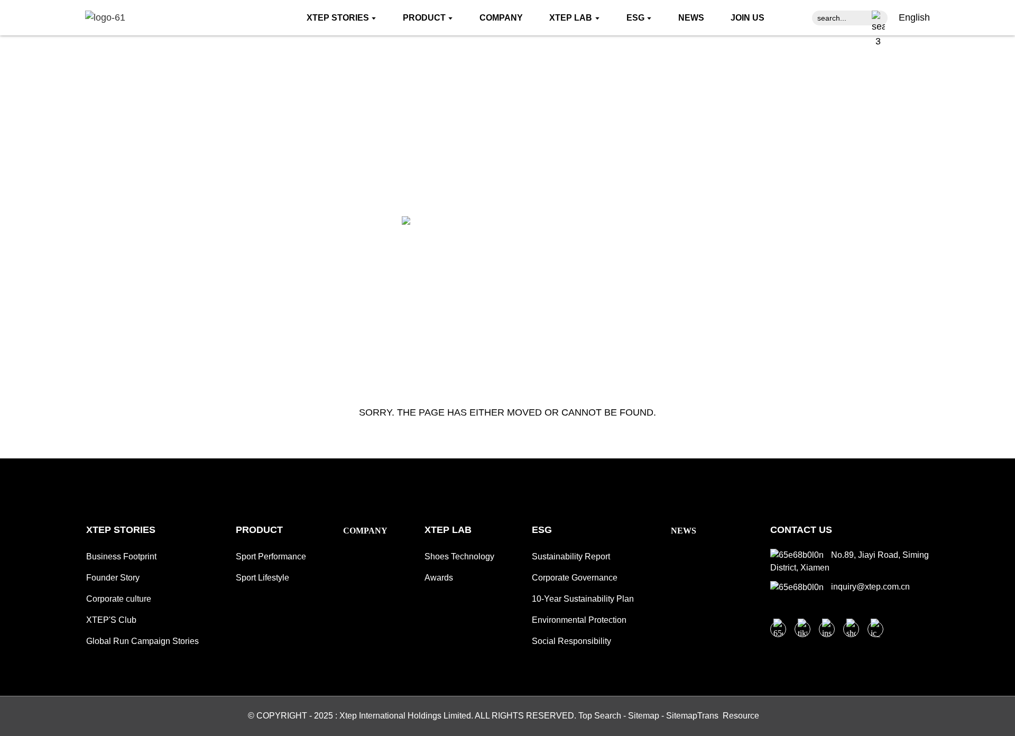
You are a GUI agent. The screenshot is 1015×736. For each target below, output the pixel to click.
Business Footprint (121, 556)
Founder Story (113, 577)
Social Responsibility (571, 641)
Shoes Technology (459, 556)
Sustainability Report (571, 556)
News (683, 530)
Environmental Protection (579, 619)
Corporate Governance (574, 577)
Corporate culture (118, 598)
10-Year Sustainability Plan (583, 598)
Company (365, 530)
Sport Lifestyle (262, 577)
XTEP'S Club (111, 619)
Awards (439, 577)
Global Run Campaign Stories (142, 641)
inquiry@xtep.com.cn (869, 586)
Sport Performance (271, 556)
